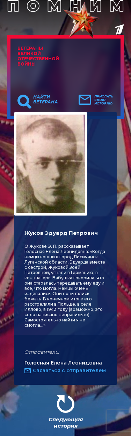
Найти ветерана (45, 99)
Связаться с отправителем (69, 370)
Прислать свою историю (104, 100)
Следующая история (66, 422)
